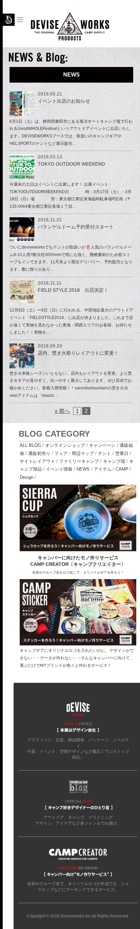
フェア (61, 453)
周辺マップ (83, 453)
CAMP (122, 469)
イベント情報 (59, 469)
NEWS (83, 469)
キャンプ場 (114, 461)
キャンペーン (102, 445)
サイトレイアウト (37, 461)
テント (104, 453)
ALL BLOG (30, 445)
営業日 (121, 453)
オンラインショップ (65, 445)
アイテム (102, 469)
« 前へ (62, 411)
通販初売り (39, 453)
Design (26, 477)
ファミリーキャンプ (79, 461)
